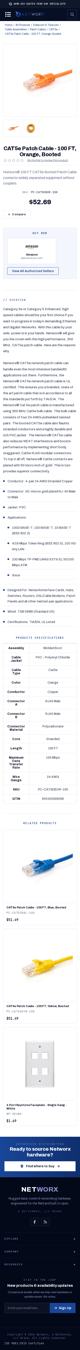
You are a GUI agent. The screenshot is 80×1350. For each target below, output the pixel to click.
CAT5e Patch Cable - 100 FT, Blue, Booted (36, 907)
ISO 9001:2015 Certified (24, 1343)
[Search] (72, 14)
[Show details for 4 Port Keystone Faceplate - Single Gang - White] (39, 1063)
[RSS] (45, 1222)
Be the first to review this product (47, 160)
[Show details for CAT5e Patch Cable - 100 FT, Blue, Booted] (39, 866)
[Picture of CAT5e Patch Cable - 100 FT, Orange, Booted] (11, 128)
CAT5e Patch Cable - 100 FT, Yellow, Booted (37, 1006)
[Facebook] (34, 1222)
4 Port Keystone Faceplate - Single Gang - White (36, 1107)
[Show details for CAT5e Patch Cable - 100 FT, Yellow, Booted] (39, 965)
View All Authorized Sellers (33, 271)
